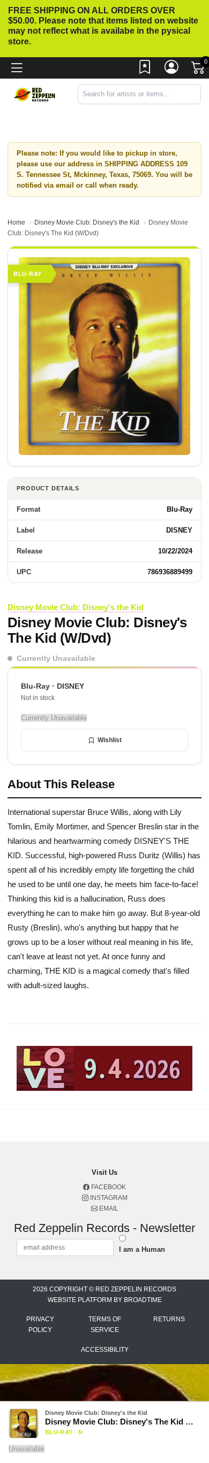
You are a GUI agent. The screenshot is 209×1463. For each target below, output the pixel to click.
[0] (199, 70)
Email (108, 1208)
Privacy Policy (40, 1324)
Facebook (107, 1187)
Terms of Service (104, 1324)
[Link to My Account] (172, 69)
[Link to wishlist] (145, 69)
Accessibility (105, 1349)
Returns (169, 1319)
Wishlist (110, 740)
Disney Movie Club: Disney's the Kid (86, 222)
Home (16, 222)
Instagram (108, 1198)
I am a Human (142, 1249)
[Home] (35, 94)
